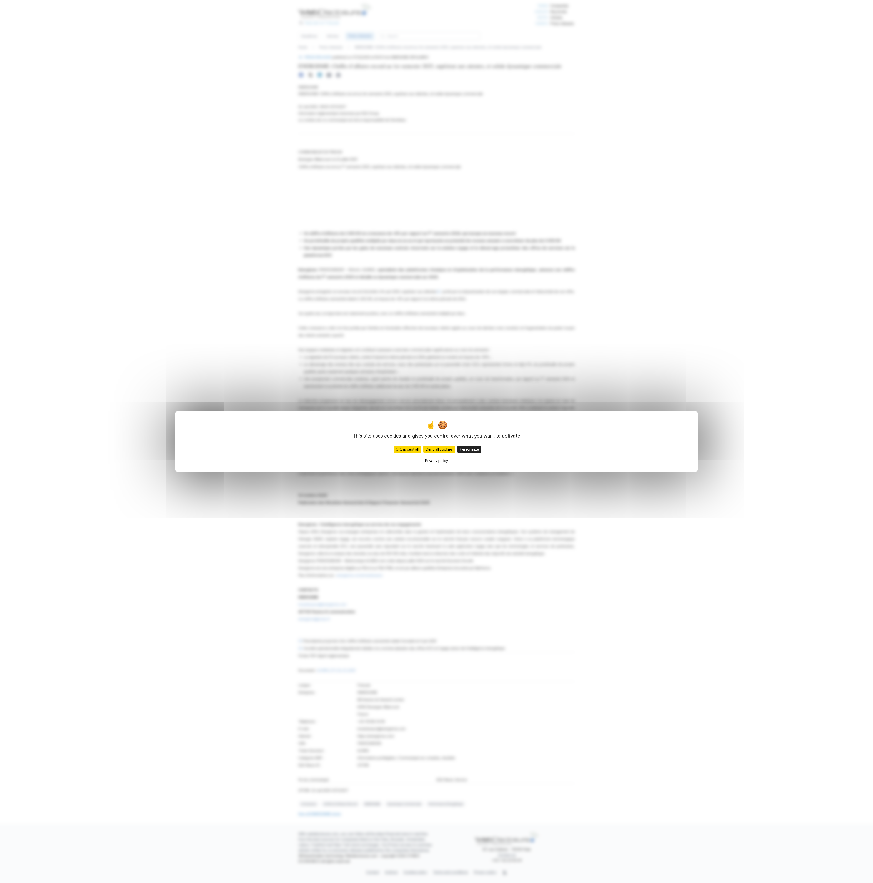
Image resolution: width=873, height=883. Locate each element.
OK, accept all (407, 449)
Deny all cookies (439, 449)
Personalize (469, 449)
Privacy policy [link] (436, 460)
